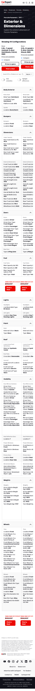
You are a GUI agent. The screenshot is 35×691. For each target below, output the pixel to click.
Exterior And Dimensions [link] (15, 12)
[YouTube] (5, 661)
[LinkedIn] (26, 661)
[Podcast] (30, 661)
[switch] (3, 80)
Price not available (8, 57)
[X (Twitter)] (22, 661)
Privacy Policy (7, 679)
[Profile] (29, 3)
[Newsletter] (23, 3)
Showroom (12, 10)
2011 (5, 12)
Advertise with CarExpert (12, 670)
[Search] (26, 3)
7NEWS (16, 675)
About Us (13, 666)
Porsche (19, 10)
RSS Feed (29, 679)
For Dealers (27, 670)
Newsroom (21, 666)
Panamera (26, 10)
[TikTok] (17, 661)
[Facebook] (9, 661)
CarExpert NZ (25, 675)
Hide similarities (9, 80)
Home (5, 10)
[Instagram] (13, 661)
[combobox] (20, 17)
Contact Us (8, 675)
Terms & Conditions (18, 679)
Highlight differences (25, 80)
